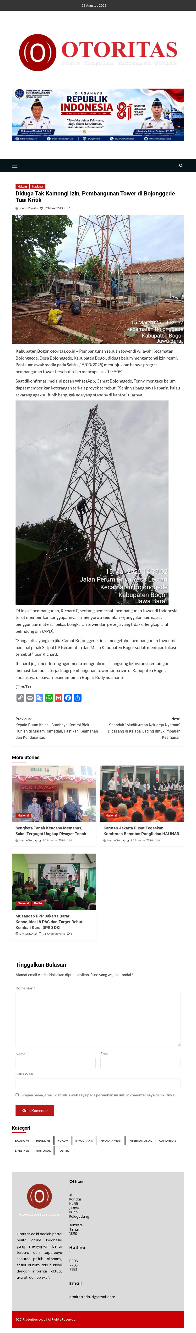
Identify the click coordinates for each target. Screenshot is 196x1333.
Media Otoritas (29, 208)
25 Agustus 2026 (142, 840)
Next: (144, 728)
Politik (38, 903)
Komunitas (167, 1140)
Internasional (140, 1140)
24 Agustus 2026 (54, 934)
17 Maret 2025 (53, 208)
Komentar (25, 988)
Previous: (57, 728)
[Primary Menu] (17, 165)
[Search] (181, 165)
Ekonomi (22, 1140)
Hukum (22, 186)
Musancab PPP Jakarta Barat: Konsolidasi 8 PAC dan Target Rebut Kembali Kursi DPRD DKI (49, 922)
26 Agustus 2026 (54, 840)
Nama (21, 1053)
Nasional (37, 186)
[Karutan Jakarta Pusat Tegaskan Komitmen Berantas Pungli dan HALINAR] (142, 794)
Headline (43, 1140)
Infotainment (111, 1140)
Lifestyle (22, 1150)
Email (106, 1053)
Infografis (84, 1140)
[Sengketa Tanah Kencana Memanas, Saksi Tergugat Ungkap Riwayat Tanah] (54, 794)
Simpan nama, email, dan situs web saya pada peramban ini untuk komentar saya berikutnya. (98, 1095)
